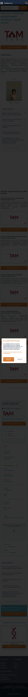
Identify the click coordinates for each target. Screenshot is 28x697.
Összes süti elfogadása (8, 359)
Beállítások (19, 359)
